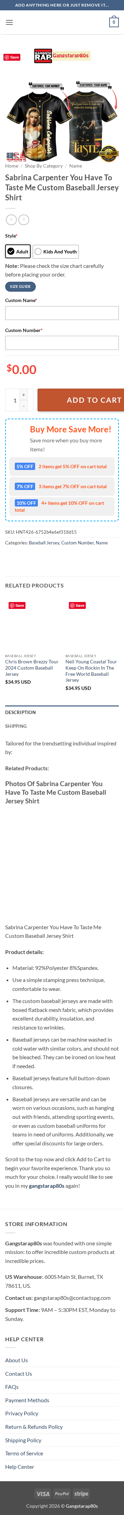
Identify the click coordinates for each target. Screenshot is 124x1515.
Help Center (19, 1466)
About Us (16, 1360)
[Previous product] (23, 219)
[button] (9, 22)
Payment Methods (27, 1400)
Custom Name (21, 300)
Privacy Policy (21, 1413)
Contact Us (18, 1373)
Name (75, 166)
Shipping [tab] (16, 726)
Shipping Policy (23, 1440)
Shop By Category (44, 166)
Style (11, 236)
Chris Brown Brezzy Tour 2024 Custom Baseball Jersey (32, 667)
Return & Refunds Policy (34, 1426)
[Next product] (11, 219)
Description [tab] (20, 712)
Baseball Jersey (44, 542)
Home (11, 166)
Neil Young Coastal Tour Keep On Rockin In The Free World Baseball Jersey (91, 671)
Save (14, 57)
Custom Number (24, 330)
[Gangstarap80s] (62, 22)
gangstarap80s (46, 1185)
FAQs (12, 1386)
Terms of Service (24, 1453)
